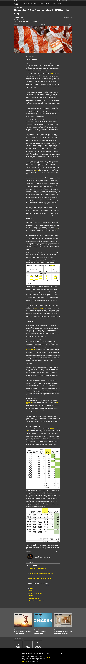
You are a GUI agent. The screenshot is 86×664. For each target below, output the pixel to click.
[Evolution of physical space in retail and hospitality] (63, 620)
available (55, 419)
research (37, 170)
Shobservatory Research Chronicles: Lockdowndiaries (41, 571)
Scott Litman (17, 629)
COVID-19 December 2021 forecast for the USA (39, 585)
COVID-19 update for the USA (35, 593)
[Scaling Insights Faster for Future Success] (23, 620)
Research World (29, 402)
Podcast (59, 3)
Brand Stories (34, 3)
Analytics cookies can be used (54, 656)
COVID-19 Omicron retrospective (36, 595)
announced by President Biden (51, 102)
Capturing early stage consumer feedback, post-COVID (41, 573)
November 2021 (54, 228)
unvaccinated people (38, 308)
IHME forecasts (39, 411)
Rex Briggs (21, 17)
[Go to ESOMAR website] (15, 0)
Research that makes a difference (36, 600)
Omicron (31, 588)
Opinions (41, 3)
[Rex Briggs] (30, 556)
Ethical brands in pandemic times (36, 580)
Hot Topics (26, 3)
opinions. (52, 73)
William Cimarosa (24, 629)
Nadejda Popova (58, 629)
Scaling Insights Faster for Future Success (22, 632)
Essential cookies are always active (55, 653)
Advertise (59, 0)
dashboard (34, 394)
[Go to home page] (17, 4)
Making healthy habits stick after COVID (37, 568)
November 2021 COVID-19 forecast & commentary (40, 578)
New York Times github (34, 431)
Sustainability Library (50, 3)
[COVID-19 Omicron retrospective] (43, 620)
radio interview (41, 403)
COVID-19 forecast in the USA (35, 590)
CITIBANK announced (30, 349)
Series (16, 614)
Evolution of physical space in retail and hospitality (40, 576)
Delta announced (32, 350)
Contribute (64, 0)
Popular (20, 614)
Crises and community (34, 598)
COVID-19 (16, 24)
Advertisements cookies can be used (56, 654)
